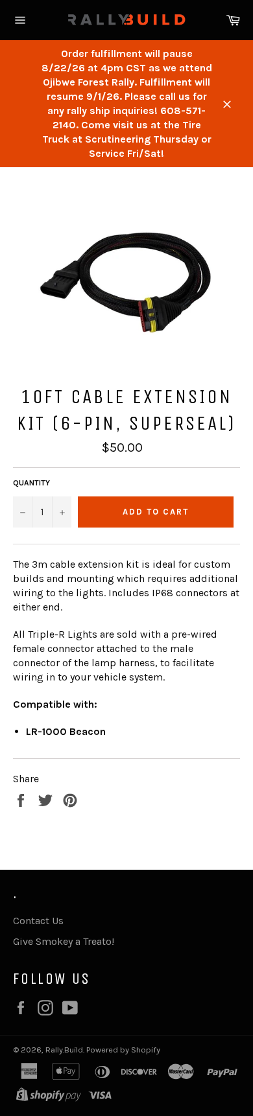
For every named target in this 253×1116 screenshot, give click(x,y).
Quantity (31, 482)
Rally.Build (64, 1049)
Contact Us (38, 920)
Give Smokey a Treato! (63, 941)
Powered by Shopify (123, 1049)
